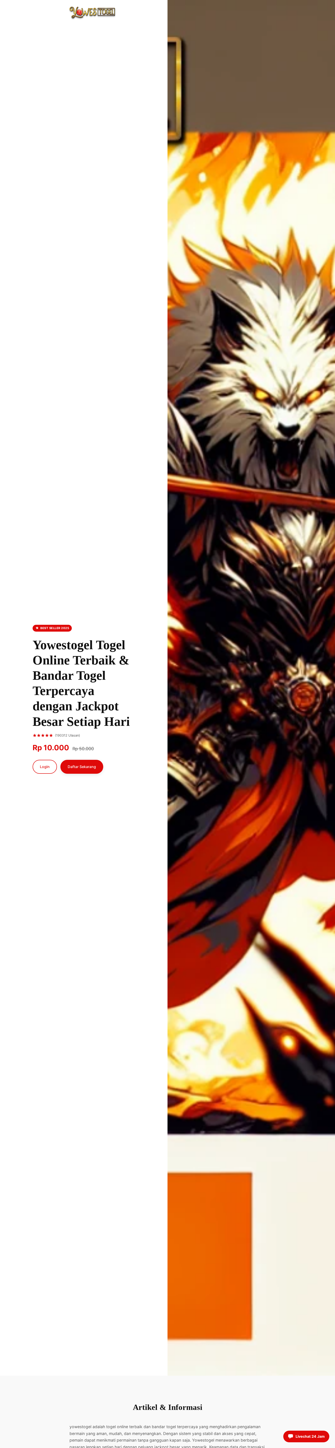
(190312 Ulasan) (67, 735)
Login (45, 766)
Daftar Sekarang (82, 766)
